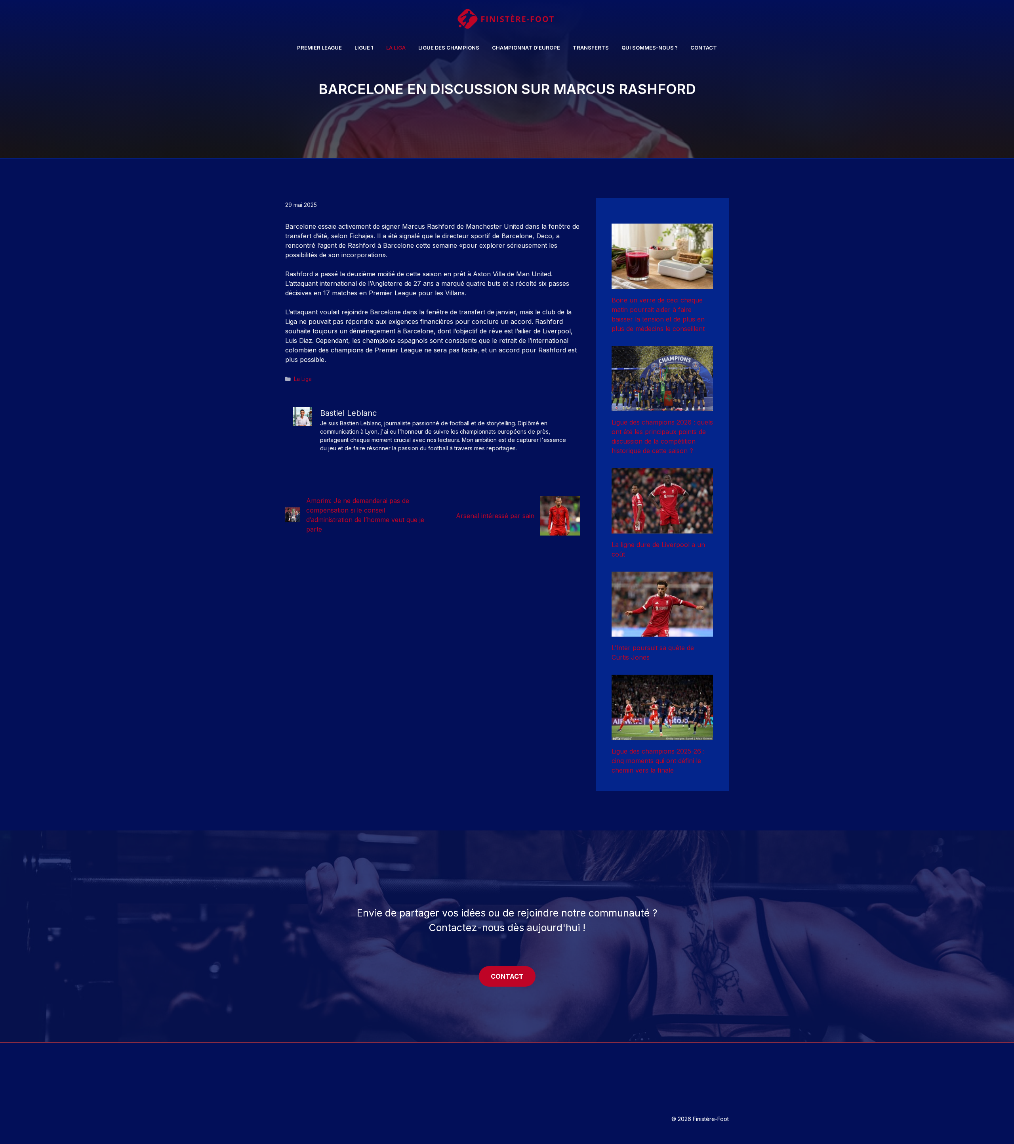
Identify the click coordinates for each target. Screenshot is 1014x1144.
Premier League (319, 47)
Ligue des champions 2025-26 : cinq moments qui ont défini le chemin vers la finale (658, 760)
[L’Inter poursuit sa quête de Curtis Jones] (662, 632)
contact (507, 976)
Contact (703, 47)
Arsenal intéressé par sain (495, 516)
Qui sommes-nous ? (649, 47)
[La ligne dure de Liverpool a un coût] (662, 529)
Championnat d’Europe (526, 47)
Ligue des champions (448, 47)
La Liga (396, 47)
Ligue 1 (364, 47)
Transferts (591, 47)
